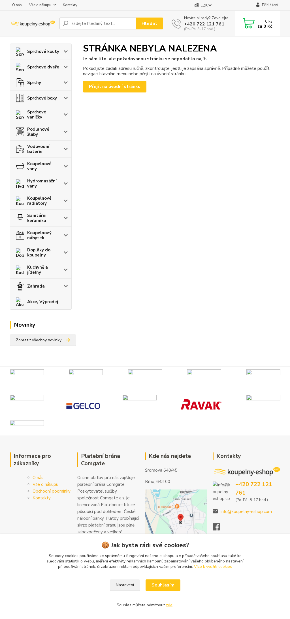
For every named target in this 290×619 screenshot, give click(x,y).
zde (169, 605)
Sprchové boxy (42, 98)
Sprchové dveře (43, 67)
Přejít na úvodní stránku (114, 86)
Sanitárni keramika (36, 218)
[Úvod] (32, 23)
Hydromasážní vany (42, 183)
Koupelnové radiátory (39, 200)
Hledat (149, 23)
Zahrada (36, 286)
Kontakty (70, 5)
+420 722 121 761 (204, 24)
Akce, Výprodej (42, 302)
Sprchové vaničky (36, 114)
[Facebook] (219, 528)
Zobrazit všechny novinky (38, 340)
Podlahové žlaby (38, 131)
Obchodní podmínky (52, 491)
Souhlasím (163, 585)
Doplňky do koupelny (38, 252)
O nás (17, 5)
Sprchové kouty (43, 51)
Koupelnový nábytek (39, 235)
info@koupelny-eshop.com (246, 511)
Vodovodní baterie (38, 149)
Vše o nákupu (40, 5)
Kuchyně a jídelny (37, 269)
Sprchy (34, 82)
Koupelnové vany (39, 166)
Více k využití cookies (213, 566)
